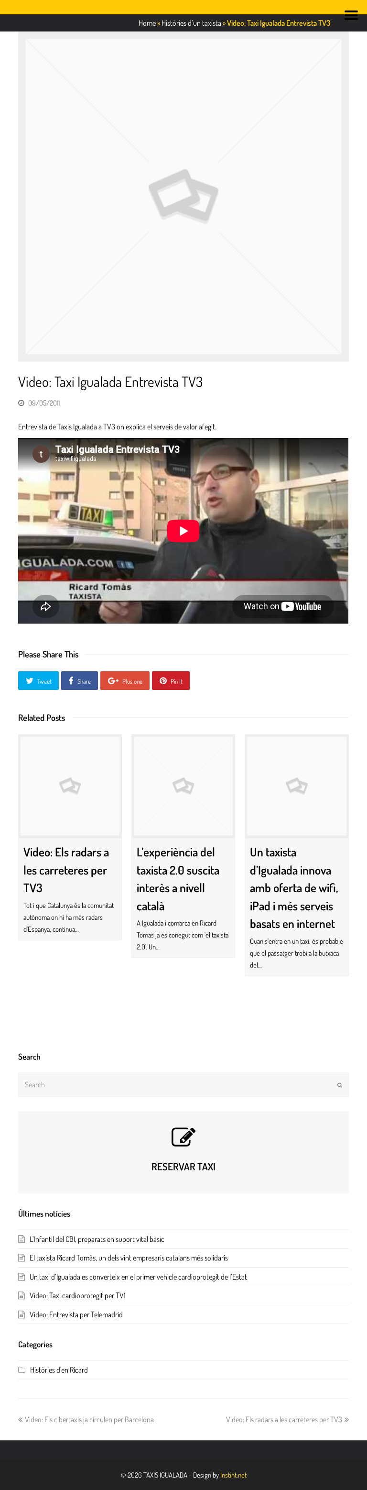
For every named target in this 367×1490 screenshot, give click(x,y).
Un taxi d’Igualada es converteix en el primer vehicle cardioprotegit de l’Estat (138, 1277)
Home (147, 23)
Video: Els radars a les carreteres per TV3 (66, 869)
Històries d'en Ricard (59, 1370)
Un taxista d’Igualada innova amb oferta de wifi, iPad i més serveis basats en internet (294, 887)
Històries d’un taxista (191, 23)
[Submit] (339, 1085)
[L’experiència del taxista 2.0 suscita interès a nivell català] (183, 786)
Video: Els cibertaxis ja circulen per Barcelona (89, 1419)
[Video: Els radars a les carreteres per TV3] (70, 786)
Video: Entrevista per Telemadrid (76, 1314)
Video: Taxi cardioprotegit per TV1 (78, 1295)
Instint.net (233, 1474)
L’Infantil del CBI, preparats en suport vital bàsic (97, 1239)
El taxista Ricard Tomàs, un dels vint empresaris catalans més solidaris (129, 1257)
